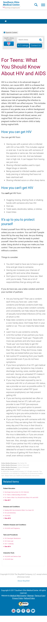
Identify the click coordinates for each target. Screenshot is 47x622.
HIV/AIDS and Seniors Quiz (13, 556)
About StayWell (23, 581)
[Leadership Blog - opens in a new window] (33, 611)
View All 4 (8, 546)
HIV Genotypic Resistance (13, 538)
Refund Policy (29, 598)
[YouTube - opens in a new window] (14, 611)
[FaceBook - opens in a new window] (23, 611)
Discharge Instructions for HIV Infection (17, 492)
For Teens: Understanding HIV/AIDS (15, 495)
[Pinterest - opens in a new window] (28, 611)
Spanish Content (11, 32)
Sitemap (30, 596)
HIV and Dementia (10, 513)
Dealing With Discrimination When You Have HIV (19, 510)
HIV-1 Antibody (9, 544)
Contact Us (36, 45)
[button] (9, 43)
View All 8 (8, 518)
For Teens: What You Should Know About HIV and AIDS (21, 497)
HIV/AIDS (7, 515)
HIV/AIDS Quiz (9, 559)
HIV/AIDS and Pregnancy (12, 528)
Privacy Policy (17, 598)
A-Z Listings (23, 45)
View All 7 (8, 500)
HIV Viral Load (9, 541)
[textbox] (27, 39)
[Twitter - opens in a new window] (18, 611)
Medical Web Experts (18, 596)
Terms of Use (40, 596)
